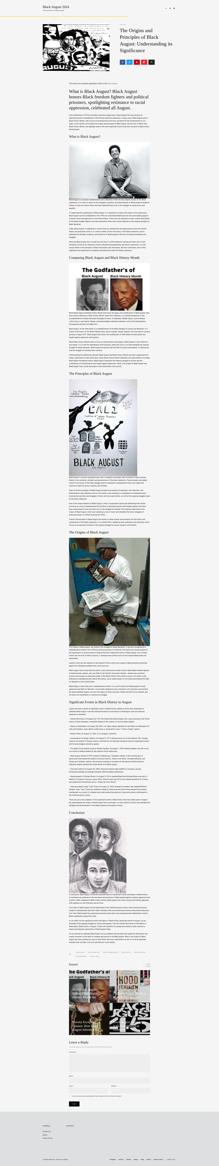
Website (113, 1086)
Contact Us (47, 1132)
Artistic (121, 1160)
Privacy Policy (158, 1160)
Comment (72, 1052)
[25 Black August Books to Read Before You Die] (130, 986)
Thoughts (123, 24)
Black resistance (82, 956)
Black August (81, 952)
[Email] (151, 62)
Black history (126, 952)
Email (71, 1086)
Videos (136, 1160)
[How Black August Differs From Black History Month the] (89, 986)
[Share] (122, 62)
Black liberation (140, 952)
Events (149, 1160)
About (45, 1135)
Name (71, 1076)
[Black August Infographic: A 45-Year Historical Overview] (130, 1019)
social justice (95, 956)
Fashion (128, 1160)
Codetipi (65, 1160)
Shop (142, 1160)
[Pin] (137, 62)
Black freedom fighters (111, 952)
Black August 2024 (56, 7)
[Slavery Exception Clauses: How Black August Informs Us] (89, 1019)
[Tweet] (129, 62)
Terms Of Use (47, 1138)
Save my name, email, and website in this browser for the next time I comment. (96, 1096)
